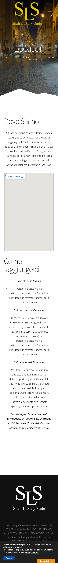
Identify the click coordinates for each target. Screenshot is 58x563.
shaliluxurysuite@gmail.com (22, 537)
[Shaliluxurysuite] (27, 14)
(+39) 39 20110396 (42, 529)
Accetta (9, 558)
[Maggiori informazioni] (50, 12)
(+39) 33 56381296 (13, 533)
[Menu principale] (51, 16)
